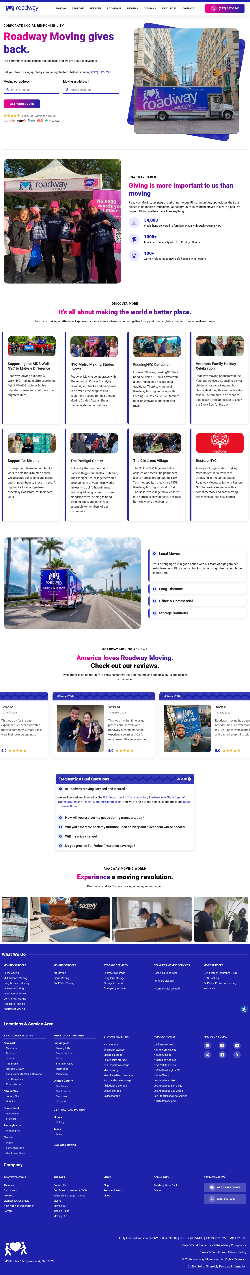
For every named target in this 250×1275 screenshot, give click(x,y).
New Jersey (11, 1091)
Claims (57, 1200)
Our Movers (10, 1190)
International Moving (15, 993)
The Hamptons (14, 1079)
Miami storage (112, 1070)
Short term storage (114, 972)
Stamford (11, 1118)
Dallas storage (112, 1095)
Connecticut (11, 1108)
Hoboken (11, 1101)
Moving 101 (60, 1205)
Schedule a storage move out (70, 1195)
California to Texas (164, 1044)
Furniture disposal (164, 980)
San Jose (61, 1096)
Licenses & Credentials (16, 1200)
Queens (10, 1058)
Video (107, 1195)
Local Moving (11, 972)
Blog (106, 1185)
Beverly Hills (63, 1048)
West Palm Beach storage (118, 1075)
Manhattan (12, 1048)
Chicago (61, 1122)
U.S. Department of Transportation (125, 797)
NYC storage (111, 1044)
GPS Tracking (211, 978)
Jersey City (12, 1096)
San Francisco (64, 1091)
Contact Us (60, 1185)
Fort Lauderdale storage (117, 1080)
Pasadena (62, 1074)
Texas (57, 1129)
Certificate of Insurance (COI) (220, 972)
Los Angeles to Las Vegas (168, 1090)
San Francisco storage (116, 1065)
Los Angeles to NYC (165, 1080)
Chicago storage (113, 1054)
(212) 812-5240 (101, 72)
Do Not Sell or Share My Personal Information (217, 1266)
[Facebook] (222, 1054)
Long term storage (114, 978)
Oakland (61, 1101)
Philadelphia (13, 1130)
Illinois (58, 1117)
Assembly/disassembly (167, 988)
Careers (8, 1210)
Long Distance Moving (16, 983)
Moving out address (18, 81)
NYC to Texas (161, 1075)
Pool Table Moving (64, 983)
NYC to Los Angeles (165, 1059)
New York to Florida (165, 1065)
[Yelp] (237, 1054)
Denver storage (112, 1090)
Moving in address (76, 81)
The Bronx (12, 1063)
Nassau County (15, 1068)
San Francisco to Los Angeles (170, 1095)
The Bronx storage (114, 1049)
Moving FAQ (60, 1216)
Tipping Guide (61, 1210)
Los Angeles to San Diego (168, 1085)
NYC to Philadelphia (165, 1101)
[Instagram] (207, 1045)
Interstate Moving (14, 988)
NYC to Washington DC (167, 1070)
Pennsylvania (12, 1125)
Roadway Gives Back (166, 1185)
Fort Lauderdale (15, 1147)
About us (9, 1185)
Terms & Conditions (212, 1252)
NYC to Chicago (162, 1054)
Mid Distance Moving (15, 978)
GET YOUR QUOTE (22, 104)
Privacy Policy (237, 1252)
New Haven (12, 1113)
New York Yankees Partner (19, 1205)
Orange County (63, 1080)
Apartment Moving (14, 1008)
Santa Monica (64, 1053)
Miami (9, 1142)
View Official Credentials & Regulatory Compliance (214, 1245)
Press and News (113, 1190)
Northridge (62, 1068)
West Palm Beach (16, 1153)
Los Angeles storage (115, 1059)
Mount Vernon (14, 1084)
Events (157, 1190)
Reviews (8, 1195)
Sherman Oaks (64, 1063)
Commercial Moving (15, 998)
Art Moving (60, 972)
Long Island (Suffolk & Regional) (24, 1074)
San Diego (62, 1086)
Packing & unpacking (166, 972)
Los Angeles (61, 1043)
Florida (8, 1137)
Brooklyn (11, 1053)
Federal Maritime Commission (102, 802)
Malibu (60, 1058)
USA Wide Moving (65, 1145)
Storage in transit (113, 983)
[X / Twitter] (207, 1054)
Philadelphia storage (115, 1085)
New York (10, 1043)
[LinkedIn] (237, 1045)
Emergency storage (115, 988)
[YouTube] (222, 1045)
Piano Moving (61, 978)
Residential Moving (14, 1003)
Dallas (59, 1134)
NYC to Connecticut (165, 1049)
